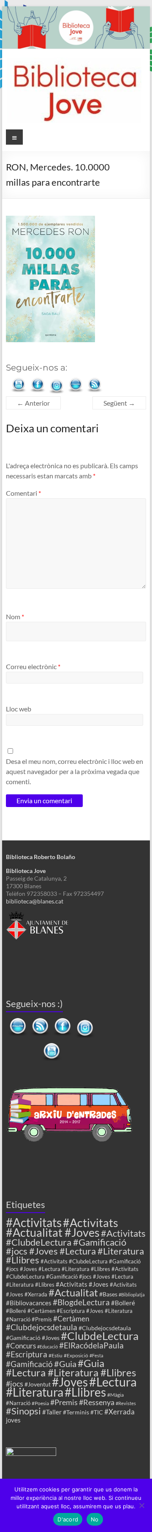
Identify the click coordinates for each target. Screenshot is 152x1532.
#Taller (52, 1412)
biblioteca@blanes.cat (34, 901)
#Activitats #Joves (82, 1284)
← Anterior (33, 403)
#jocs (14, 1383)
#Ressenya (96, 1402)
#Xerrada (119, 1411)
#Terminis (76, 1412)
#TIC (96, 1412)
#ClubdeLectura (99, 1336)
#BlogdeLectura (81, 1302)
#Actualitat (73, 1292)
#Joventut (37, 1384)
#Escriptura (26, 1354)
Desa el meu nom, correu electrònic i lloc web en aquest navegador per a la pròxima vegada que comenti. (74, 771)
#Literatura (34, 1392)
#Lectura (113, 1381)
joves (13, 1420)
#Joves (70, 1382)
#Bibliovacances (29, 1303)
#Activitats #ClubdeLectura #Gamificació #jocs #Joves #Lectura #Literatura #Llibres (76, 1246)
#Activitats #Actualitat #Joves (62, 1227)
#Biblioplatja (132, 1294)
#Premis (64, 1402)
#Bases (108, 1294)
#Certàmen (71, 1318)
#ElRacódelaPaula (91, 1345)
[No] (141, 1505)
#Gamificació (29, 1364)
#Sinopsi (23, 1411)
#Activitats (34, 1223)
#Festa (96, 1355)
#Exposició (76, 1355)
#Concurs (21, 1345)
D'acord (67, 1519)
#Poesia (40, 1403)
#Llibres (85, 1392)
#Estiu (55, 1355)
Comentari (23, 493)
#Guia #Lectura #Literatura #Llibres (71, 1367)
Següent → (119, 403)
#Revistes (126, 1403)
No (95, 1519)
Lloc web (18, 709)
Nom (15, 616)
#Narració (18, 1403)
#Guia (65, 1364)
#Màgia (115, 1394)
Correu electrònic (33, 666)
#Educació (47, 1346)
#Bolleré (123, 1303)
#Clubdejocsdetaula (41, 1327)
